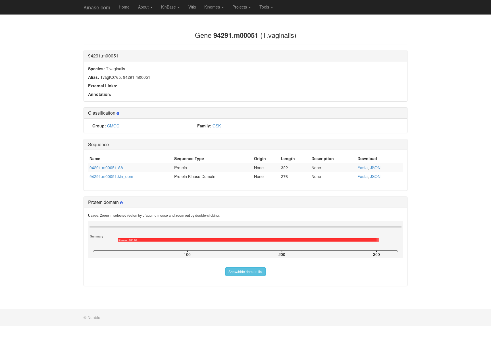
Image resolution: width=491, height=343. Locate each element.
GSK (217, 126)
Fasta (362, 167)
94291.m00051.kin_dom (111, 176)
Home (124, 7)
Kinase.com (97, 7)
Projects (240, 7)
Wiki (192, 7)
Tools (264, 7)
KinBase (169, 7)
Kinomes (212, 7)
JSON (375, 167)
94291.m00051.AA (106, 167)
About (144, 7)
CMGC (113, 126)
